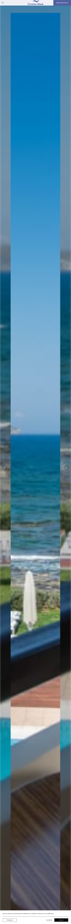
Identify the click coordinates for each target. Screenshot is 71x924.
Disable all (10, 920)
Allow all (61, 920)
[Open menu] (3, 3)
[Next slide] (66, 467)
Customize (49, 920)
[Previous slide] (4, 467)
